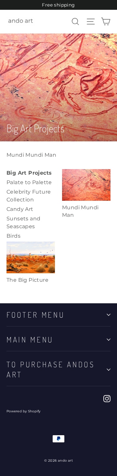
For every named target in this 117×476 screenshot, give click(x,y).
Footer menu (35, 315)
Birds (13, 236)
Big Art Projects (29, 173)
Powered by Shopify (23, 411)
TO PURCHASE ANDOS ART (50, 369)
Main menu (30, 339)
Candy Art (19, 209)
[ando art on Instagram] (106, 398)
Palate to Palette (29, 182)
